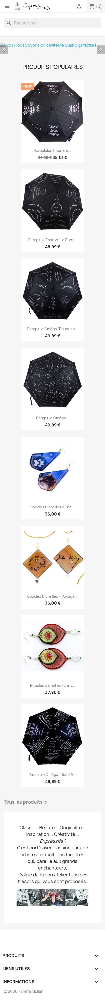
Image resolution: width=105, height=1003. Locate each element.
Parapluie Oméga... (52, 417)
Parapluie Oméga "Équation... (52, 328)
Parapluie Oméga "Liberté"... (53, 774)
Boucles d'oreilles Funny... (52, 685)
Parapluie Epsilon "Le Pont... (52, 239)
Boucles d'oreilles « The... (52, 507)
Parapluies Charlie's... (52, 150)
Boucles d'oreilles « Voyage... (52, 596)
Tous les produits (26, 802)
